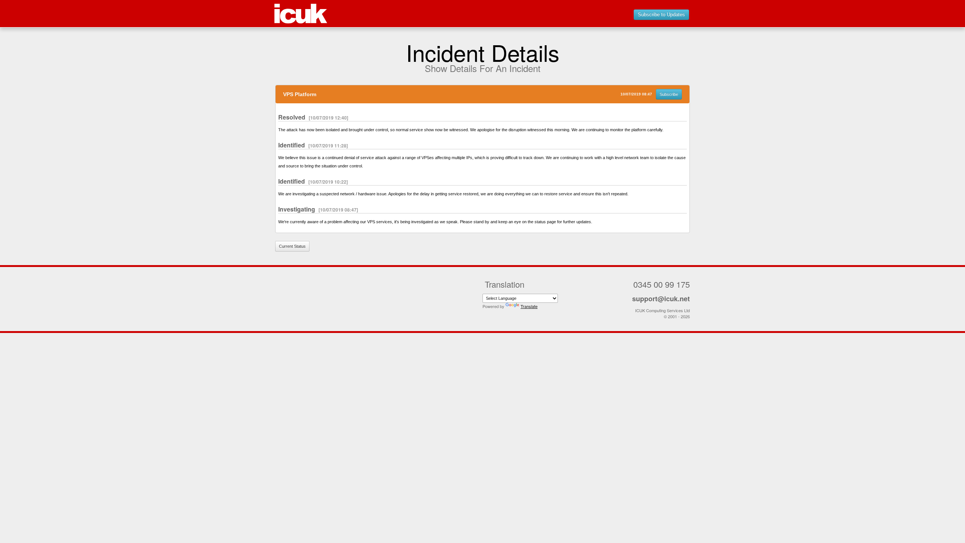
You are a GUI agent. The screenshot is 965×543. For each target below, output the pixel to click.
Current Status (292, 246)
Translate (529, 306)
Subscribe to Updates (661, 14)
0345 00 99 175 (661, 284)
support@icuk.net (661, 299)
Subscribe (669, 94)
